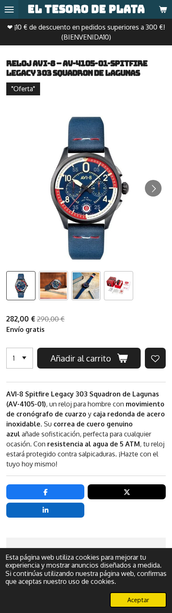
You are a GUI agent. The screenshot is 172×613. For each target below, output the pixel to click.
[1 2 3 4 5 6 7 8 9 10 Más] (19, 358)
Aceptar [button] (138, 599)
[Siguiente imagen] (153, 188)
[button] (20, 285)
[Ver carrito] (163, 9)
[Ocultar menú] (9, 9)
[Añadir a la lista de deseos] (155, 358)
